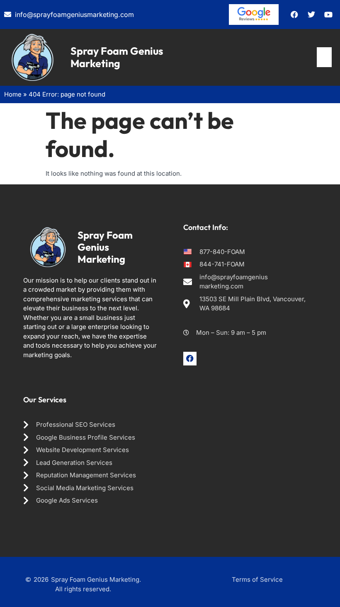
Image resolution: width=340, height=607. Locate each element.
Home (13, 94)
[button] (324, 57)
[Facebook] (190, 358)
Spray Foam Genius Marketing (116, 57)
